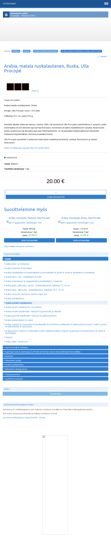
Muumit (8, 337)
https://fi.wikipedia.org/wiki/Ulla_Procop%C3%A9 (26, 147)
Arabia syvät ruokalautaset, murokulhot (23, 307)
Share (34, 90)
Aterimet (9, 356)
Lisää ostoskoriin (29, 240)
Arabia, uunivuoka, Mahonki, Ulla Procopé (29, 218)
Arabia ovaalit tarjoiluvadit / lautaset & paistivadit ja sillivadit (33, 311)
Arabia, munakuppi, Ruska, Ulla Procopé (80, 218)
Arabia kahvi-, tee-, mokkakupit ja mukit (23, 276)
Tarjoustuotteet (12, 374)
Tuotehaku (55, 393)
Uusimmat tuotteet (14, 378)
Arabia (26, 51)
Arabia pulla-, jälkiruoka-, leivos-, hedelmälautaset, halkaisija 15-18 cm (37, 285)
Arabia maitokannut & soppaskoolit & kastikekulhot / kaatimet (33, 281)
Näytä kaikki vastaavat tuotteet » (19, 246)
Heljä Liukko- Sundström (16, 341)
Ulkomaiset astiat (13, 360)
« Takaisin (102, 56)
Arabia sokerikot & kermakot (18, 268)
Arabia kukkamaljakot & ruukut (19, 320)
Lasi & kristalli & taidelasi (16, 347)
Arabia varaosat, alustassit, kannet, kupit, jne (26, 294)
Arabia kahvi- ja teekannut (17, 263)
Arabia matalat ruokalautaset (45, 51)
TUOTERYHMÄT (10, 4)
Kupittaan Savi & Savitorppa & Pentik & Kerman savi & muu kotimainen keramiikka (42, 351)
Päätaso (16, 51)
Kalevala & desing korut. (16, 369)
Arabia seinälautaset (14, 298)
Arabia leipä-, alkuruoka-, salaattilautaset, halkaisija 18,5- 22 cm (34, 289)
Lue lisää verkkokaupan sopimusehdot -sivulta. (24, 417)
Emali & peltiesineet (14, 364)
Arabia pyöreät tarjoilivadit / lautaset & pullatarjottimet (31, 315)
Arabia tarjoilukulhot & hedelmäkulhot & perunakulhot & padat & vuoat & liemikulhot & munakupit (50, 272)
